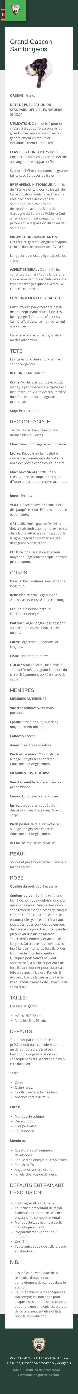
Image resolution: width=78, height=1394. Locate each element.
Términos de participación (38, 1375)
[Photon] (39, 1345)
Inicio (17, 1370)
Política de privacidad (42, 1370)
